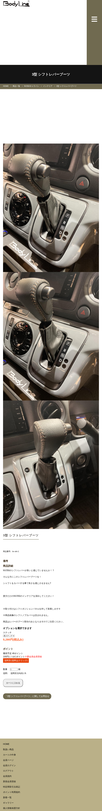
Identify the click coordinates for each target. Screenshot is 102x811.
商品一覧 (16, 86)
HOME (6, 86)
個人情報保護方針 (11, 808)
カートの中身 (9, 755)
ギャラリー (8, 803)
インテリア (47, 86)
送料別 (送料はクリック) (15, 660)
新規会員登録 (9, 781)
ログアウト (8, 771)
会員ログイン (9, 765)
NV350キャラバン (31, 86)
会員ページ (8, 760)
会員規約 (7, 776)
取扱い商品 (8, 749)
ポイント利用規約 (11, 792)
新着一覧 (7, 797)
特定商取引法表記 (11, 787)
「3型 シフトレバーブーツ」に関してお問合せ (27, 696)
